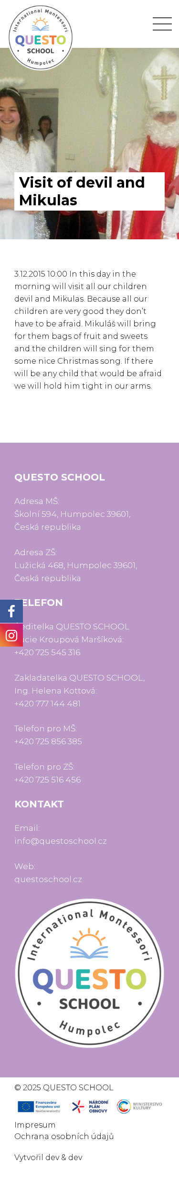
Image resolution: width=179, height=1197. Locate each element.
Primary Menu (162, 24)
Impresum (35, 1125)
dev (52, 1157)
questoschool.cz (48, 879)
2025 (32, 1087)
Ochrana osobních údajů (64, 1136)
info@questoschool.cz (60, 841)
